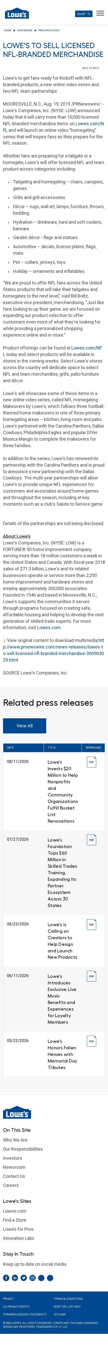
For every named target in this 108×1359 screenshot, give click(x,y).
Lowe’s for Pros (18, 1229)
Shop (81, 14)
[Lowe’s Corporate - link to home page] (17, 13)
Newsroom (24, 30)
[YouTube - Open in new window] (50, 1278)
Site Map (60, 1314)
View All (25, 725)
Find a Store (14, 1220)
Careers (11, 1185)
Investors (12, 1158)
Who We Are (15, 1140)
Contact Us (14, 1176)
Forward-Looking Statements (24, 1314)
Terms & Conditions (68, 1299)
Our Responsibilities (23, 1149)
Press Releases (48, 30)
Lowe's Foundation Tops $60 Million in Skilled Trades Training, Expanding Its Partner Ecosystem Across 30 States (62, 872)
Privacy (8, 1299)
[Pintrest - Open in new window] (41, 1278)
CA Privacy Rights (16, 1306)
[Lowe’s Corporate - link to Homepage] (54, 1112)
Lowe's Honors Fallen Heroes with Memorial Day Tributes (62, 1054)
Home (7, 30)
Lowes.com (49, 627)
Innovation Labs (18, 1238)
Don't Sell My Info (67, 1306)
